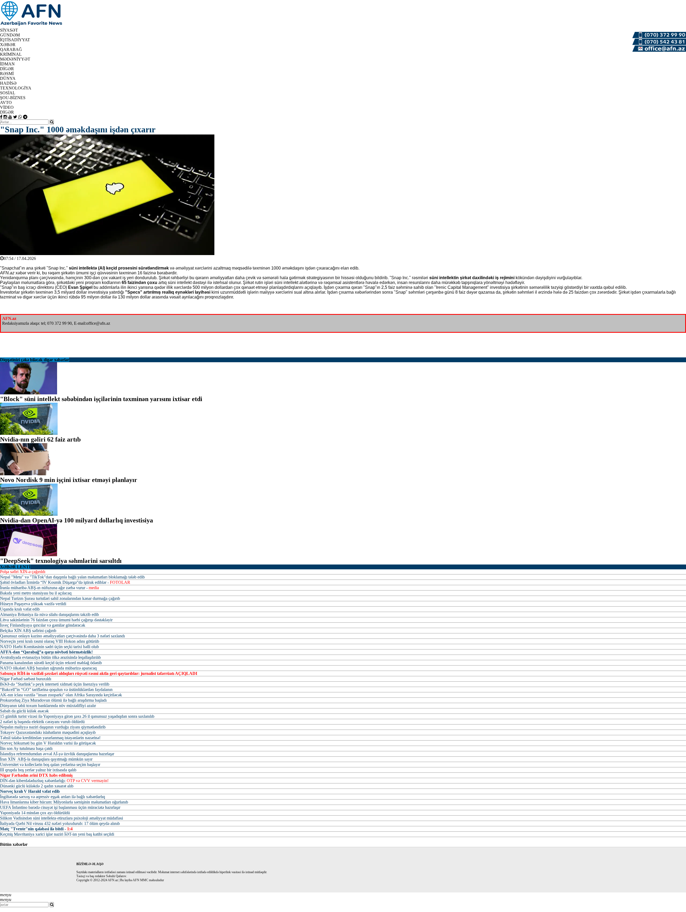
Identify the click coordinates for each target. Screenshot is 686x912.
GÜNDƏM (10, 35)
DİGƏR (7, 112)
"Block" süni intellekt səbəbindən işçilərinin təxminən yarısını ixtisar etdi (101, 398)
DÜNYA (8, 78)
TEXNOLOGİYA (15, 88)
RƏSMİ (7, 73)
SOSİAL (7, 93)
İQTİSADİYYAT (15, 40)
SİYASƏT (9, 30)
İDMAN (7, 64)
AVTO (6, 102)
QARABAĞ (11, 49)
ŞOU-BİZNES (12, 97)
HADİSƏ (8, 83)
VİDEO (7, 107)
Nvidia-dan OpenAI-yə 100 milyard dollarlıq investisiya (76, 520)
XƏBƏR (8, 44)
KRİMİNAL (11, 54)
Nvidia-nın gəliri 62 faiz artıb (40, 439)
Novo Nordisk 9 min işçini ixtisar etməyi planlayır (68, 479)
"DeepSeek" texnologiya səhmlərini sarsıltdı (61, 560)
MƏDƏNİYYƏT (15, 59)
